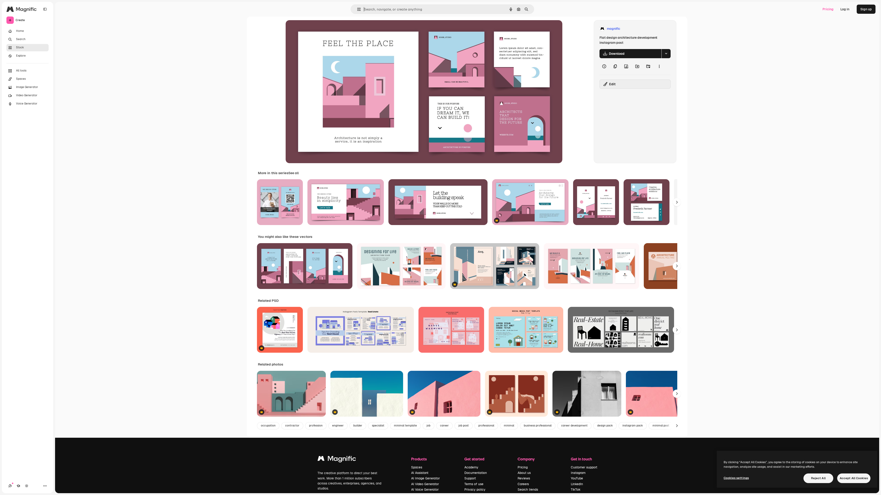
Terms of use (473, 484)
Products (419, 458)
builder (357, 425)
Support (470, 478)
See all (293, 173)
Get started (474, 458)
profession (316, 425)
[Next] (677, 202)
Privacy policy (474, 489)
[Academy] (18, 486)
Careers (523, 484)
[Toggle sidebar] (45, 9)
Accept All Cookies (854, 478)
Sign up (866, 9)
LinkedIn (577, 484)
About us (524, 473)
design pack (605, 425)
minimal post (660, 425)
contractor (292, 425)
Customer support (584, 467)
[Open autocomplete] (357, 9)
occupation (268, 425)
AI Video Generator (425, 484)
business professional (538, 425)
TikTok (575, 489)
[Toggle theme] (26, 486)
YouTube (577, 478)
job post (463, 425)
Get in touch (581, 458)
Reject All (818, 478)
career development (574, 425)
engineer (338, 425)
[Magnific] (337, 459)
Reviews (524, 478)
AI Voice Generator (425, 489)
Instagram (578, 473)
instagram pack (632, 425)
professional (486, 425)
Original (315, 29)
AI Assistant (419, 473)
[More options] (659, 66)
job (428, 425)
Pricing (828, 9)
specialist (378, 425)
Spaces (416, 467)
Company (526, 458)
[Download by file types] (666, 53)
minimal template (405, 425)
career (444, 425)
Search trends (528, 489)
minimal (509, 425)
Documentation (475, 473)
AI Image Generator (425, 478)
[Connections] (10, 486)
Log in (844, 9)
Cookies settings (736, 478)
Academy (471, 467)
